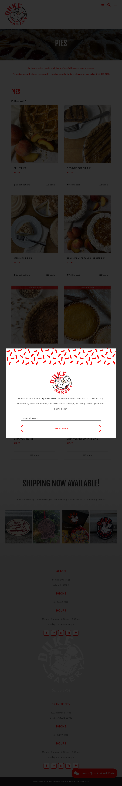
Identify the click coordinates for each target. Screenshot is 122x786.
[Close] (110, 353)
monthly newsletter (46, 398)
